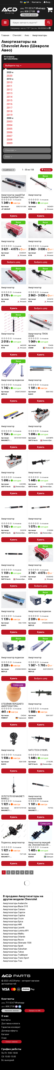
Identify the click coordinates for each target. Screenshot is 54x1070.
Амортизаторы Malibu (13, 934)
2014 (9, 96)
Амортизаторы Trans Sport (16, 958)
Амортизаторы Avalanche (15, 903)
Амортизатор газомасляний (35, 797)
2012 (9, 89)
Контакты (36, 2)
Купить (13, 216)
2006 (9, 132)
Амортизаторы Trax (12, 961)
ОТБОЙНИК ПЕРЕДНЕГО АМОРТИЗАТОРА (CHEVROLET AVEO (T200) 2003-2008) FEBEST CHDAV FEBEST (13, 705)
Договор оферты (9, 1031)
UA (27, 2)
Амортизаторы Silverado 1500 (17, 943)
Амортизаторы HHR (12, 924)
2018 (9, 111)
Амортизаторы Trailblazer (15, 955)
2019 (9, 114)
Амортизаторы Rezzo (13, 940)
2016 (9, 104)
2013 (9, 93)
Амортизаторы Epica (13, 921)
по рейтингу (8, 170)
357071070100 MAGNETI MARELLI (12, 797)
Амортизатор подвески (12, 380)
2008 (9, 139)
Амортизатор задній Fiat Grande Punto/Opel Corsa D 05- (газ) (13, 196)
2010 (9, 82)
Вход (47, 2)
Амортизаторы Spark (13, 946)
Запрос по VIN (34, 1011)
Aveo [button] (8, 156)
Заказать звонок (12, 1011)
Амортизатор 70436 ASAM (38, 335)
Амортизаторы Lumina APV (16, 930)
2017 (9, 107)
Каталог (5, 1034)
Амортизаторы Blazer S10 (15, 906)
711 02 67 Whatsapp (32, 8)
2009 (9, 143)
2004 (9, 125)
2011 (9, 85)
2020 (9, 75)
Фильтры (47, 170)
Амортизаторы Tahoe (13, 952)
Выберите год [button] (12, 65)
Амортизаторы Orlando (14, 937)
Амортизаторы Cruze (13, 918)
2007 (9, 135)
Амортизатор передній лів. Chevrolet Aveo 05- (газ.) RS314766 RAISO (39, 843)
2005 (9, 128)
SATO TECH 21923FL (38, 750)
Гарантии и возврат (10, 1027)
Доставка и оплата (10, 1023)
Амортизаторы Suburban (15, 949)
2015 (9, 100)
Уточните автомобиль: (11, 57)
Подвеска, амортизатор (13, 842)
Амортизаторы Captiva (14, 915)
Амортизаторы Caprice (14, 912)
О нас (4, 1038)
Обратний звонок (29, 15)
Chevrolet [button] (10, 150)
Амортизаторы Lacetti (13, 927)
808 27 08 (27, 11)
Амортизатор (34, 195)
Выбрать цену (13, 262)
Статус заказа (11, 1042)
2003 (9, 121)
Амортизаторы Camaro (14, 909)
